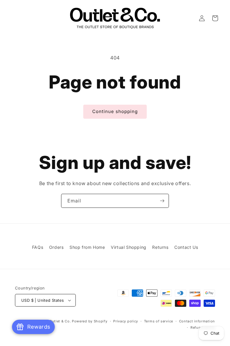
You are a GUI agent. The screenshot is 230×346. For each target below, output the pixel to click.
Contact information (197, 321)
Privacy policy (125, 321)
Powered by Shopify (90, 321)
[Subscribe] (162, 201)
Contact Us (186, 247)
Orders (56, 247)
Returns (160, 247)
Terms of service (158, 321)
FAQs (37, 247)
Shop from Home (87, 247)
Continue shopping (115, 111)
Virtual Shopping (128, 247)
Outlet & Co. (60, 321)
